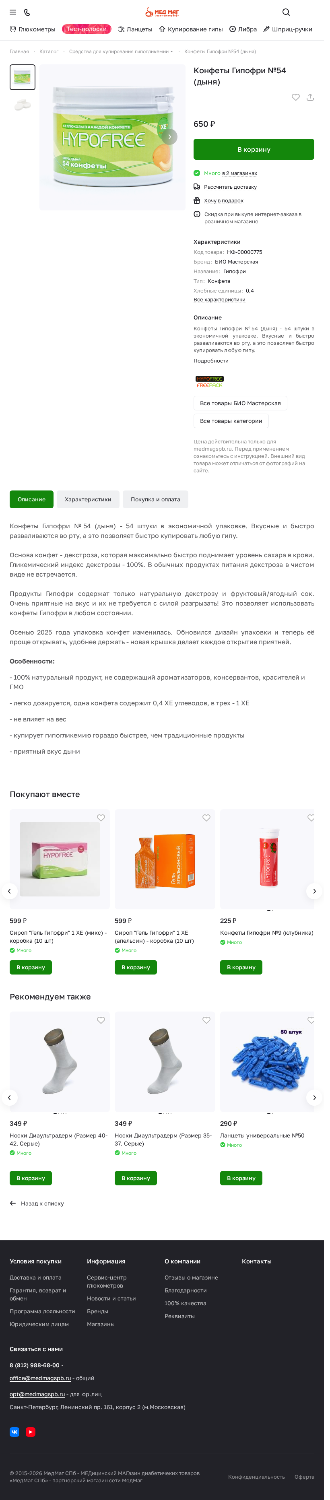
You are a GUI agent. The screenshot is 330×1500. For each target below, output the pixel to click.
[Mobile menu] (13, 12)
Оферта (304, 1476)
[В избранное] (296, 97)
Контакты (257, 1261)
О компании (182, 1261)
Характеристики (88, 499)
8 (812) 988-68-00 (35, 1365)
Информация (106, 1261)
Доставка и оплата (36, 1277)
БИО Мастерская (236, 261)
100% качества (185, 1303)
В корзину (253, 149)
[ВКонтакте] (14, 1432)
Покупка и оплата (155, 499)
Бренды (97, 1311)
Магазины (101, 1324)
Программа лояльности (42, 1311)
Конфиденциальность (256, 1476)
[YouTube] (30, 1432)
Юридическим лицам (39, 1324)
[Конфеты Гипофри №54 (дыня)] (112, 137)
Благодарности (186, 1290)
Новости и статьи (111, 1298)
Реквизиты (180, 1315)
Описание (31, 499)
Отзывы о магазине (191, 1277)
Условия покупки (36, 1261)
